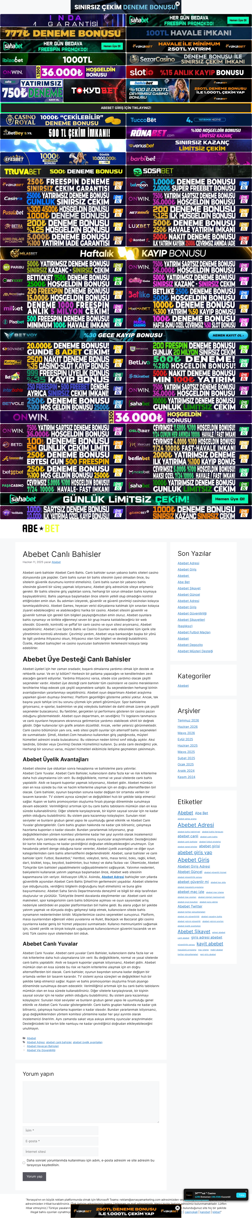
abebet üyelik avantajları (87, 1042)
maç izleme (203, 950)
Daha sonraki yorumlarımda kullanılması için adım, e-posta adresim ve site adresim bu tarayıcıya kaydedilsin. (90, 1163)
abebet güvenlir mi (193, 882)
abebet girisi (209, 846)
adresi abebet (218, 932)
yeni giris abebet (208, 954)
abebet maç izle (191, 892)
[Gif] (126, 253)
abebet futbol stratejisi (210, 842)
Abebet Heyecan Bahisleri (43, 1046)
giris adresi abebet (206, 937)
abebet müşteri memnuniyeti (211, 897)
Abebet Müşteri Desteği (195, 651)
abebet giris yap (195, 852)
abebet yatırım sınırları (213, 921)
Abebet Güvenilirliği (192, 613)
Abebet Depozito (190, 645)
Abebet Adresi (36, 1042)
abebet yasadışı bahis (211, 916)
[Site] (63, 184)
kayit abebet (210, 943)
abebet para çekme (209, 902)
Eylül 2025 (185, 739)
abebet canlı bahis (209, 837)
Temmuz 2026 (188, 720)
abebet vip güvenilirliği (188, 916)
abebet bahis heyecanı (212, 832)
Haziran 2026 (188, 727)
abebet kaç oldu (218, 882)
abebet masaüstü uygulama (190, 887)
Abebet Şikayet (189, 588)
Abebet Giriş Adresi (194, 866)
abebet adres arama (187, 819)
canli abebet (183, 938)
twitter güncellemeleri (188, 954)
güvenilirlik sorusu (186, 944)
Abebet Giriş (187, 569)
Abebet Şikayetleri (191, 620)
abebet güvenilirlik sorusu (190, 877)
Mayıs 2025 (186, 752)
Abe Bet (184, 582)
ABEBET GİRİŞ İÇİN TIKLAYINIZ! (126, 108)
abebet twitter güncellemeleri (191, 912)
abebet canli (188, 836)
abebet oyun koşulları (188, 902)
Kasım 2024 (186, 777)
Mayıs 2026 (186, 733)
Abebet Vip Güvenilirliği (41, 1050)
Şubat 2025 (186, 758)
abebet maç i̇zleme (215, 892)
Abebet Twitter (190, 906)
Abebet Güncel (189, 594)
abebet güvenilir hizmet (215, 872)
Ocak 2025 (186, 764)
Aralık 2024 (186, 771)
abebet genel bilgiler (187, 847)
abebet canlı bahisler (58, 1042)
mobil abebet (216, 950)
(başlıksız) (185, 626)
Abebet (31, 1038)
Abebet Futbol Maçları (194, 632)
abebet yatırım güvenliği (189, 921)
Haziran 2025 (188, 745)
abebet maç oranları (187, 897)
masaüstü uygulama (187, 950)
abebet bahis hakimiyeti (189, 832)
